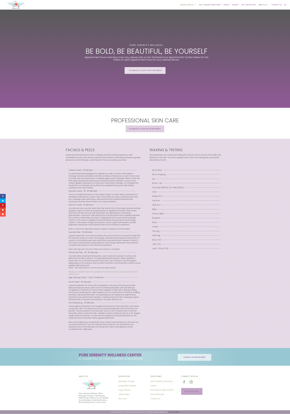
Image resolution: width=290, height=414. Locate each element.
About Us (262, 5)
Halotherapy (123, 394)
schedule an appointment (194, 357)
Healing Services (187, 5)
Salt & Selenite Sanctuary (210, 5)
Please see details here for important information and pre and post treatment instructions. (103, 273)
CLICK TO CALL (192, 391)
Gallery (235, 5)
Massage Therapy (126, 381)
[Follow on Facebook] (184, 382)
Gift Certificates (248, 5)
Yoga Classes (124, 390)
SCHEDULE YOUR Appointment (145, 129)
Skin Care (122, 398)
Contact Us (277, 5)
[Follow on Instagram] (191, 382)
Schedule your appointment (145, 70)
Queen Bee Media (174, 412)
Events (226, 5)
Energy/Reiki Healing (127, 385)
